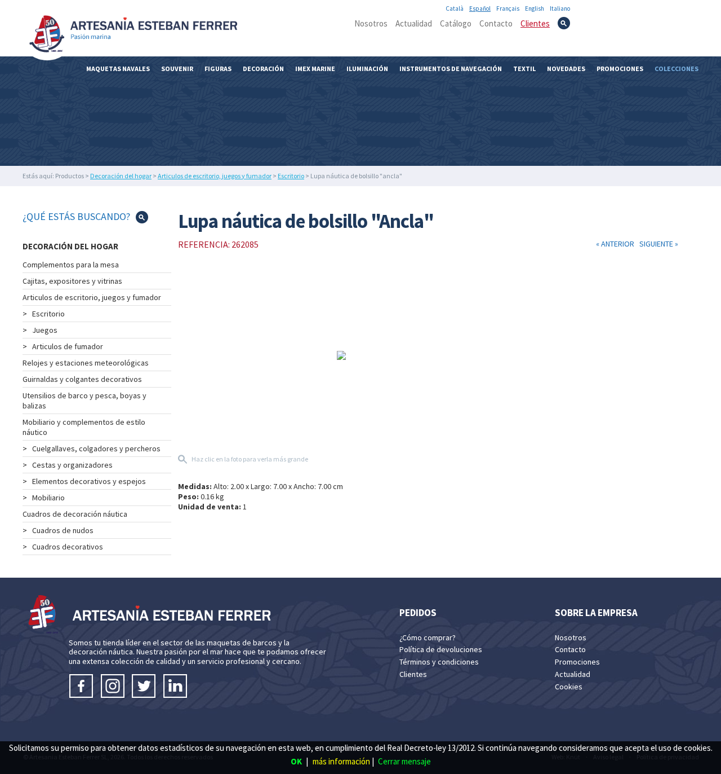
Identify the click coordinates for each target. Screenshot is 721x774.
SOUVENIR (177, 68)
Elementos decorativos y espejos (89, 481)
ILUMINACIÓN (367, 68)
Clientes (535, 23)
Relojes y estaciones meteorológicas (86, 363)
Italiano (560, 8)
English (534, 8)
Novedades (566, 68)
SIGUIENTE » (657, 244)
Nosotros (371, 23)
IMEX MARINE (315, 68)
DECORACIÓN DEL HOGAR (70, 246)
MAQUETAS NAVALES (118, 68)
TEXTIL (524, 68)
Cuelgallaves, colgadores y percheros (96, 448)
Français (507, 8)
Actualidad (413, 23)
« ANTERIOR (616, 244)
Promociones (620, 68)
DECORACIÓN (263, 68)
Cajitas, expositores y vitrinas (72, 281)
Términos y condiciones (439, 662)
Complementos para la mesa (71, 265)
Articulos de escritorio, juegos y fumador (215, 175)
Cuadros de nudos (63, 530)
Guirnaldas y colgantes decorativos (82, 379)
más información (341, 761)
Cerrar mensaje (404, 761)
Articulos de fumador (67, 346)
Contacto (496, 23)
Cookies (568, 686)
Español (480, 8)
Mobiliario (48, 497)
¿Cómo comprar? (427, 637)
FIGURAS (218, 68)
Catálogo (455, 23)
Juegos (44, 330)
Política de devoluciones (440, 649)
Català (455, 8)
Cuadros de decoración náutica (75, 514)
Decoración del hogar (121, 175)
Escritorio (291, 175)
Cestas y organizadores (72, 465)
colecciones (676, 68)
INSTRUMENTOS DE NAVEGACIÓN (450, 68)
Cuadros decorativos (67, 547)
